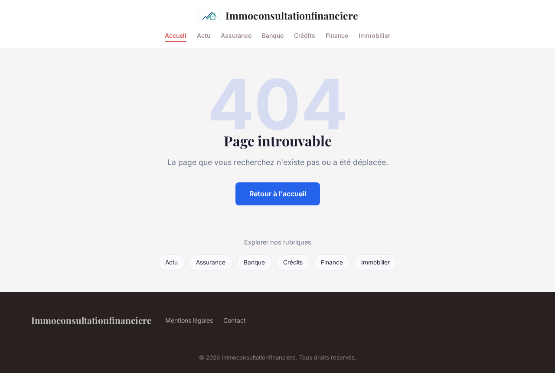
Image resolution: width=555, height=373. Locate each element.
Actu (203, 35)
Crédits (304, 35)
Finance (337, 35)
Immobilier (374, 35)
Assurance (236, 35)
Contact (234, 320)
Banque (273, 35)
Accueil (175, 35)
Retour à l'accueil (277, 193)
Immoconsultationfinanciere (291, 15)
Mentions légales (189, 320)
